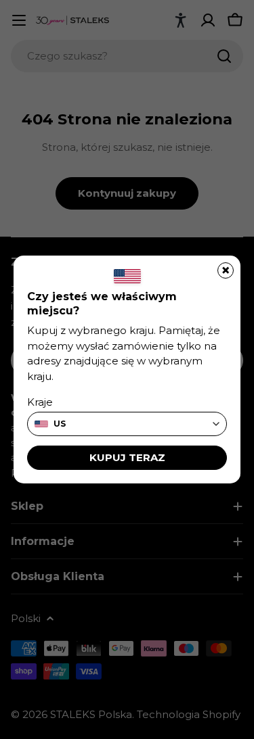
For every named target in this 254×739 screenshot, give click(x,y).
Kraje (40, 402)
